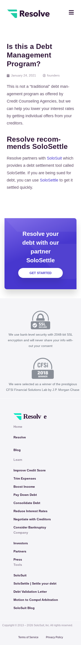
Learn (18, 459)
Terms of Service (28, 637)
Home (18, 426)
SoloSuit (54, 158)
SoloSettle (49, 180)
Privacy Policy (54, 637)
